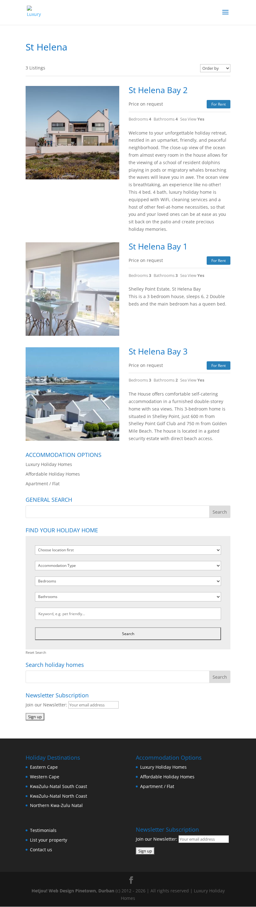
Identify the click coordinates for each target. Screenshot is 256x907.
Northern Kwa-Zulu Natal (56, 805)
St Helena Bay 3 (158, 351)
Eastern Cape (44, 767)
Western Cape (44, 777)
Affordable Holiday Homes (53, 474)
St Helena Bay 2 (158, 90)
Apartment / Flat (43, 484)
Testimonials (43, 830)
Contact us (41, 849)
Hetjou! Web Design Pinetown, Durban (73, 891)
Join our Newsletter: (47, 705)
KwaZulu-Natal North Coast (58, 796)
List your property (48, 840)
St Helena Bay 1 (158, 246)
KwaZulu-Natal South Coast (58, 786)
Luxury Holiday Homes (49, 464)
